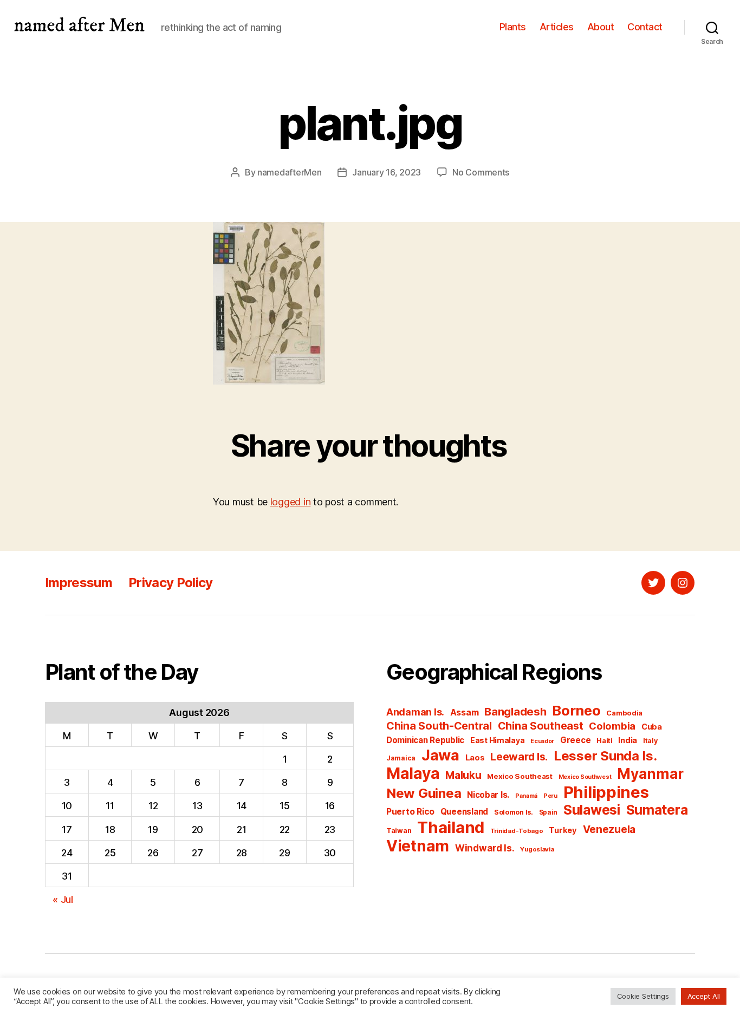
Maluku (463, 775)
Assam (464, 712)
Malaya (412, 773)
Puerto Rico (410, 811)
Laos (475, 758)
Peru (550, 795)
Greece (575, 740)
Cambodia (624, 712)
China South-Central (439, 725)
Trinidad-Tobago (516, 831)
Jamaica (401, 758)
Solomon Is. (513, 812)
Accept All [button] (703, 996)
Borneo (576, 710)
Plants (512, 26)
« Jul (63, 899)
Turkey (562, 830)
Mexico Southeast (520, 776)
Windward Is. (485, 848)
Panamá (526, 795)
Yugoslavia (537, 849)
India (627, 740)
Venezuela (609, 829)
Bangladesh (515, 711)
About (600, 26)
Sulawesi (591, 810)
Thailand (450, 827)
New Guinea (423, 793)
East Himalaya (497, 740)
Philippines (606, 792)
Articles (557, 26)
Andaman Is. (415, 712)
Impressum (78, 582)
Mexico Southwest (585, 776)
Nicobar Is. (488, 795)
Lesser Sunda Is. (605, 756)
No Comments (480, 172)
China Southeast (540, 725)
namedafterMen (289, 172)
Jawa (440, 755)
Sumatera (657, 810)
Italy (650, 741)
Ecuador (542, 741)
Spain (548, 812)
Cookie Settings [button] (643, 996)
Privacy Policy (170, 582)
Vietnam (417, 846)
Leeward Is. (519, 756)
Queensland (464, 811)
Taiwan (398, 831)
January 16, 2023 (386, 172)
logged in (290, 502)
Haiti (604, 741)
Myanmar (650, 773)
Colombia (612, 726)
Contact (645, 26)
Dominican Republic (425, 740)
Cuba (651, 727)
